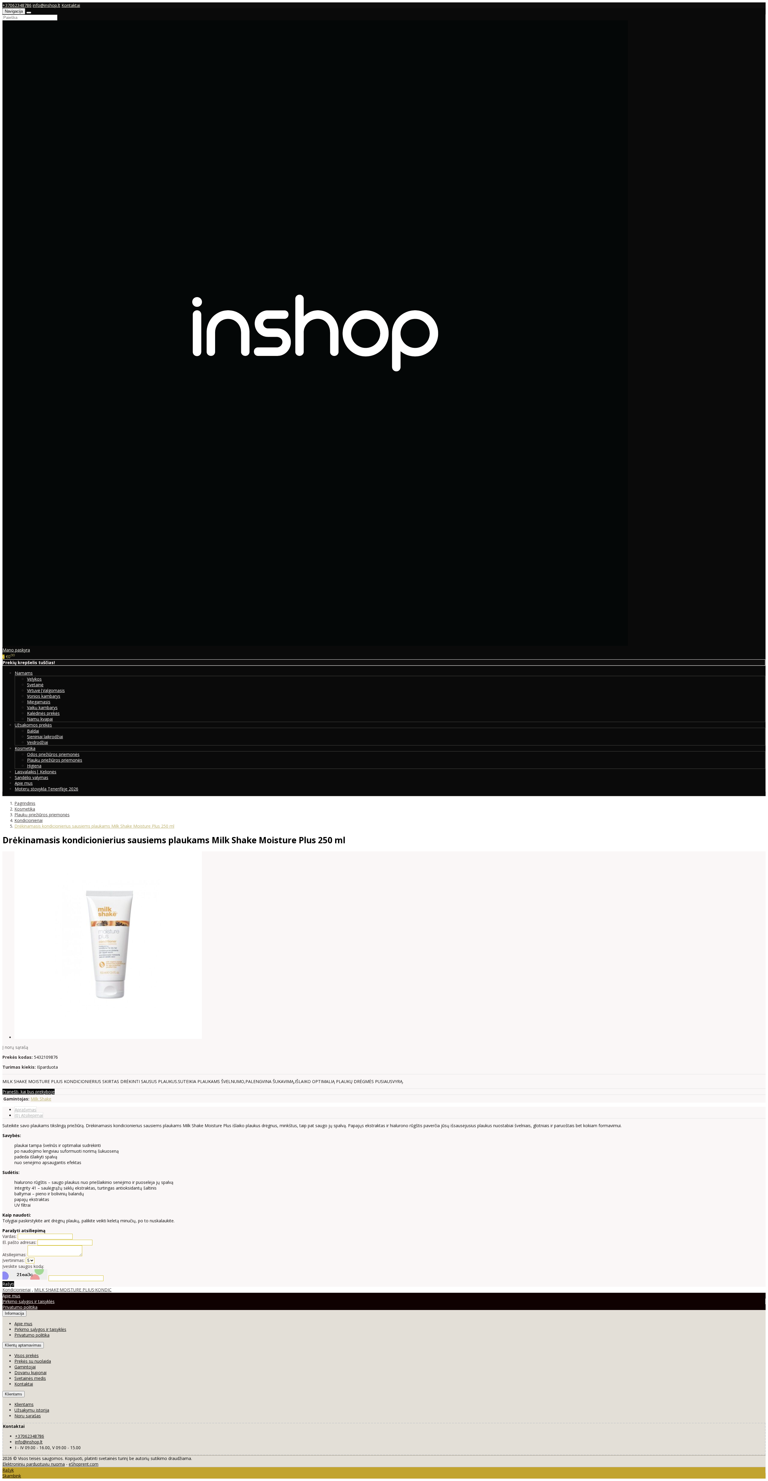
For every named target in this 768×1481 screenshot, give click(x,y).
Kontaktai (71, 5)
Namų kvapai (40, 719)
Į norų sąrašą (15, 1047)
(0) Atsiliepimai (29, 1115)
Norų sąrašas (27, 1416)
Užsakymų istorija (31, 1410)
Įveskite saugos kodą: (23, 1266)
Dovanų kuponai (30, 1372)
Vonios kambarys (43, 696)
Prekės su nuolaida (32, 1361)
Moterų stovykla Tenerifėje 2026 (46, 789)
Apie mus (24, 783)
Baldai (33, 731)
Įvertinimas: (13, 1260)
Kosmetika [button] (25, 748)
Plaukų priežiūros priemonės (54, 760)
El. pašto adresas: (19, 1242)
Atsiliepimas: (14, 1254)
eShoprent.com (83, 1464)
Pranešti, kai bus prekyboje (28, 1091)
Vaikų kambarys (42, 707)
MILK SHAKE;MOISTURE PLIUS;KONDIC (73, 1290)
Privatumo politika (20, 1307)
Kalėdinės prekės (43, 713)
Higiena (34, 766)
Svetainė (35, 685)
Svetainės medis (30, 1378)
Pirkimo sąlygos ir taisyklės (29, 1301)
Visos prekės (26, 1355)
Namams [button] (24, 673)
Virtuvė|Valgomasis (46, 690)
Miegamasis (38, 702)
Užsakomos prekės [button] (33, 725)
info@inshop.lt (46, 5)
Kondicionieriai (16, 1290)
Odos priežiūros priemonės (53, 754)
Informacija (14, 1313)
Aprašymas (25, 1109)
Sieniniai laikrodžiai (45, 736)
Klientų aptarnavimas (23, 1345)
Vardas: (9, 1236)
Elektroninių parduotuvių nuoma (33, 1464)
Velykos (34, 679)
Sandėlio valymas (31, 777)
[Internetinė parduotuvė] (315, 644)
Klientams (13, 1394)
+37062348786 (17, 5)
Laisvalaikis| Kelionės (35, 772)
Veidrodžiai (37, 742)
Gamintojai (25, 1367)
